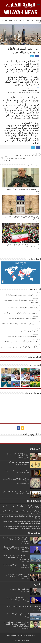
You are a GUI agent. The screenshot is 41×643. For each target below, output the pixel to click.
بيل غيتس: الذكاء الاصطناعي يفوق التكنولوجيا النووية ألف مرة (17, 598)
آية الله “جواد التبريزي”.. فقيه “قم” (26, 154)
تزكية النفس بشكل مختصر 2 (19, 589)
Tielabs (32, 635)
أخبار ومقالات (29, 20)
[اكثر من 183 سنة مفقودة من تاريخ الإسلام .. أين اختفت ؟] (35, 456)
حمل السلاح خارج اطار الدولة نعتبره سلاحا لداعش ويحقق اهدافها (17, 575)
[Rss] (22, 428)
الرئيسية (37, 20)
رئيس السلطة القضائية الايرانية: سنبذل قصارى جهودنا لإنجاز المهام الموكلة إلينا (16, 548)
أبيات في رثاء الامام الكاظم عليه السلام (16, 491)
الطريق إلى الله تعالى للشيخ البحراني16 (16, 565)
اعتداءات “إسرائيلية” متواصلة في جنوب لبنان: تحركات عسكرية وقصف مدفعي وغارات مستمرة (16, 557)
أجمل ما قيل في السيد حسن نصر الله (17, 470)
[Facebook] (18, 428)
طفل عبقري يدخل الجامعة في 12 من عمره (14, 158)
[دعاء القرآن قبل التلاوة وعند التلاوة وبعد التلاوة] (35, 483)
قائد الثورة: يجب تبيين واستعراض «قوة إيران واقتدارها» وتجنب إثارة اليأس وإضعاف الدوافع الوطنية (16, 624)
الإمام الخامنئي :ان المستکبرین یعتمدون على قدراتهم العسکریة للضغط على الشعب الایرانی (16, 539)
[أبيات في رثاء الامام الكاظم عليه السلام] (35, 494)
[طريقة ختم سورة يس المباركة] (35, 464)
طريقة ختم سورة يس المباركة (19, 462)
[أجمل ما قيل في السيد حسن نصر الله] (35, 473)
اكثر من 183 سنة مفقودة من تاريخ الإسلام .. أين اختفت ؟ (18, 454)
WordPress (17, 635)
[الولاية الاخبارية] (20, 4)
